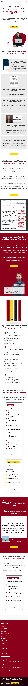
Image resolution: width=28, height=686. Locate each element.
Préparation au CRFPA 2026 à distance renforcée (11, 667)
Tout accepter (15, 683)
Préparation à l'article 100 (7, 671)
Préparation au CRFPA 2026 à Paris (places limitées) (12, 661)
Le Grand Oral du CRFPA (5, 645)
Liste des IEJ (3, 646)
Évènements (3, 626)
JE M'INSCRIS (14, 26)
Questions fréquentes (5, 635)
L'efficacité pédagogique (5, 630)
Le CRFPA (2, 643)
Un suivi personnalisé (5, 631)
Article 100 (3, 650)
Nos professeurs (4, 628)
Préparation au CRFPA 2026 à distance (9, 665)
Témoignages (3, 636)
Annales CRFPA (4, 648)
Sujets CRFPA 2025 (4, 653)
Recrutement (3, 638)
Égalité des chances (5, 633)
